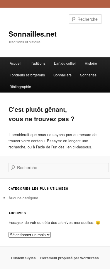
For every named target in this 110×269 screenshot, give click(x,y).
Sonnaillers (62, 74)
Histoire (91, 63)
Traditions (37, 63)
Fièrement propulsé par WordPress (69, 258)
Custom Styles (23, 258)
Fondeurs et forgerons (27, 74)
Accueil (15, 63)
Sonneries (88, 74)
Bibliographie (20, 86)
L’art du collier (65, 63)
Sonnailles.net (33, 34)
